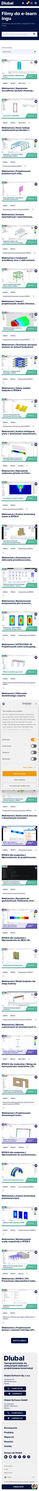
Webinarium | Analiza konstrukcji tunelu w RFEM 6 (18, 515)
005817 (5, 1059)
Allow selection (19, 780)
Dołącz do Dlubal (13, 1453)
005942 (5, 83)
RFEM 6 (13, 83)
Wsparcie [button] (9, 1437)
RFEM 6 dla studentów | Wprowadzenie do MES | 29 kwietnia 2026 (16, 939)
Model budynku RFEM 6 (25, 379)
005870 (5, 548)
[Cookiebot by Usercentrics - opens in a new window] (23, 703)
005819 (5, 1016)
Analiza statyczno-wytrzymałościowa (14, 893)
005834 (5, 850)
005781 (5, 1313)
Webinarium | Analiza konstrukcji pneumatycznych (18, 1197)
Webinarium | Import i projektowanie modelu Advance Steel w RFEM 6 (18, 302)
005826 (5, 972)
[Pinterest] (19, 1457)
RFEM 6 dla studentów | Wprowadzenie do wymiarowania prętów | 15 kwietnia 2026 (19, 1153)
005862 (5, 679)
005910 (5, 249)
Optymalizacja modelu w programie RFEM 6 (16, 209)
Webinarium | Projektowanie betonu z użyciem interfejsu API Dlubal (18, 1329)
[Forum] (5, 1457)
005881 (5, 466)
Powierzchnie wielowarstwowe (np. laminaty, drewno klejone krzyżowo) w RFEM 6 (18, 1103)
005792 (5, 1230)
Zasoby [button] (8, 1446)
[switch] (34, 746)
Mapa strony (8, 1473)
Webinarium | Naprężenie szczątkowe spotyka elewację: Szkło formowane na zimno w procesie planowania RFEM (17, 89)
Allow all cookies (19, 774)
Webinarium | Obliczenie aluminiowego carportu (14, 694)
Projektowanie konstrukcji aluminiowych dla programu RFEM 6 (19, 683)
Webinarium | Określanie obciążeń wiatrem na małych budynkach (19, 346)
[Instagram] (28, 1457)
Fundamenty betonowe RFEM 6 (12, 166)
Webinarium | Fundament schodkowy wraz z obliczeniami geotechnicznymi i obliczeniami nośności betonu (18, 259)
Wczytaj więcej (19, 1341)
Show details (28, 767)
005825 (5, 933)
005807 (5, 1098)
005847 (5, 807)
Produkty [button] (9, 1432)
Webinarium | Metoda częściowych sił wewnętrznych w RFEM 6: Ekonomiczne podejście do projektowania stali (19, 1026)
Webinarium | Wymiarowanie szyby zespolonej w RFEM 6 (16, 1240)
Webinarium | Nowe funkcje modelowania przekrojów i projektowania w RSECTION (16, 129)
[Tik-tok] (24, 1457)
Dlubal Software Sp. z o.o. (17, 1376)
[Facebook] (15, 1457)
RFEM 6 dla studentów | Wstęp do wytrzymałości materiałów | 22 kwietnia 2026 (19, 1065)
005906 (5, 292)
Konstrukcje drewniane (25, 850)
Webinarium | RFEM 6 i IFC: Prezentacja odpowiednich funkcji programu (19, 1280)
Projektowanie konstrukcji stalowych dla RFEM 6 (17, 1020)
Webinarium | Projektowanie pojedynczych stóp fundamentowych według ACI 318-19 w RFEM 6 (19, 172)
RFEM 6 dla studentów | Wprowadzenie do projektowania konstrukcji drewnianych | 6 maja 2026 (19, 856)
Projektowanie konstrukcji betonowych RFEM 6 (17, 253)
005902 (5, 336)
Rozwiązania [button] (10, 1428)
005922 (5, 162)
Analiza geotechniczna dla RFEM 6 (13, 509)
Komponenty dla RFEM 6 (26, 592)
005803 (5, 1147)
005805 (5, 1187)
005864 (5, 592)
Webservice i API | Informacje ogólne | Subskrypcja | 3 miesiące (19, 1318)
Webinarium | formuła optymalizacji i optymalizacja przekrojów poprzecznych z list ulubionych (18, 216)
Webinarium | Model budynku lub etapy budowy (18, 982)
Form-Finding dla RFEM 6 (26, 1187)
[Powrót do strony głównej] (7, 3)
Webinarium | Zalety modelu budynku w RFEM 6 (16, 389)
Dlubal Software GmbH (16, 1400)
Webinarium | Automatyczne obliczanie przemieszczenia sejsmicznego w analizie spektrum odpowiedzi (19, 559)
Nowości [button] (8, 1442)
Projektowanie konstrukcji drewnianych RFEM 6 (17, 810)
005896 (5, 422)
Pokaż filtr (18, 1487)
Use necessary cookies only (19, 786)
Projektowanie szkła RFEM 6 (27, 635)
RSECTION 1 (22, 83)
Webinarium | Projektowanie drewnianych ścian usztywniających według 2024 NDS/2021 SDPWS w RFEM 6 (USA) (19, 1114)
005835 (5, 889)
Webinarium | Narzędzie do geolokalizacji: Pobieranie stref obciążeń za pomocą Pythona (18, 899)
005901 (5, 379)
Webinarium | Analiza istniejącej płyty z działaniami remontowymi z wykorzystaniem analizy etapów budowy (19, 432)
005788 (5, 1273)
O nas (6, 1469)
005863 (5, 635)
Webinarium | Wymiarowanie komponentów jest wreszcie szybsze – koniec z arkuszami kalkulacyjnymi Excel (17, 602)
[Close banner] (36, 704)
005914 (5, 205)
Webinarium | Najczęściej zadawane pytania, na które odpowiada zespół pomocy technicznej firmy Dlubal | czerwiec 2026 (16, 472)
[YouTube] (10, 1457)
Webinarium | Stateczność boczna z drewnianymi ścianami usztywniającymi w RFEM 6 (19, 817)
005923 (5, 123)
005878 (5, 505)
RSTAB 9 (21, 466)
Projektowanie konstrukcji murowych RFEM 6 (16, 296)
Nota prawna (8, 1466)
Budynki (21, 1273)
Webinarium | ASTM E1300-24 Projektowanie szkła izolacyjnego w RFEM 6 (19, 645)
